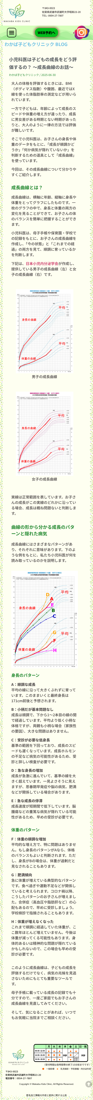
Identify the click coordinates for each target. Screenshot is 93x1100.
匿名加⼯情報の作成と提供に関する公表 (46, 1095)
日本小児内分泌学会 (42, 263)
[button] (11, 32)
